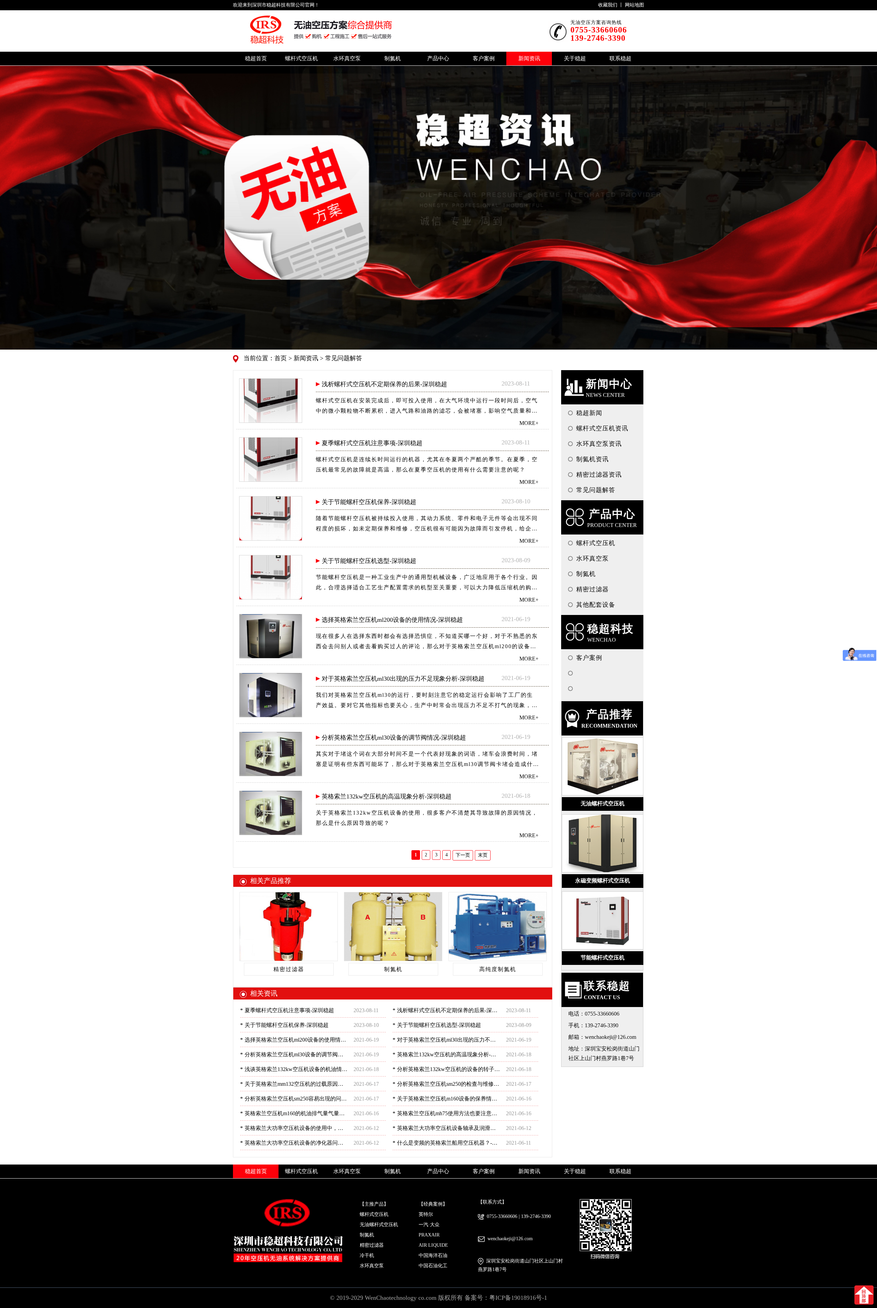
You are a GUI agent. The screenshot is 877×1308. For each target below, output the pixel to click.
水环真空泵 (372, 1265)
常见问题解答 (342, 358)
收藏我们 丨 (611, 5)
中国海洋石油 (433, 1255)
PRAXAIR (429, 1234)
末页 (482, 855)
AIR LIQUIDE (433, 1245)
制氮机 (367, 1234)
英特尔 (426, 1214)
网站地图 (634, 5)
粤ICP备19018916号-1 (518, 1297)
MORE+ (529, 423)
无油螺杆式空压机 (379, 1224)
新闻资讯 (305, 358)
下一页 (463, 855)
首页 (281, 358)
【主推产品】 (374, 1204)
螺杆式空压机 (374, 1214)
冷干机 (367, 1255)
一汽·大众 (429, 1224)
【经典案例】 (433, 1204)
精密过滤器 (372, 1245)
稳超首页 (256, 58)
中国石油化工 (433, 1265)
